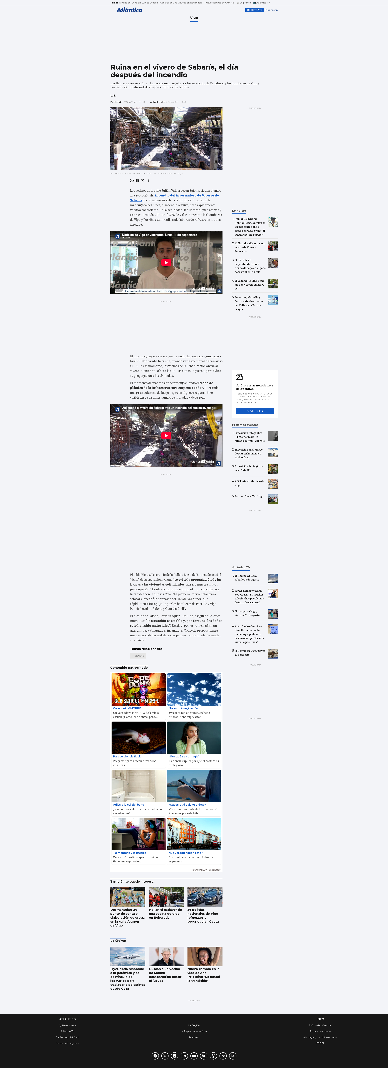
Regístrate (254, 9)
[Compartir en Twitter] (143, 180)
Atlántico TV (67, 1031)
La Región (194, 1025)
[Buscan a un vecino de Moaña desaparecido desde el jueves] (166, 956)
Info (320, 1019)
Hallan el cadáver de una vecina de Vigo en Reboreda (250, 247)
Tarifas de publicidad (67, 1037)
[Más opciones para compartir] (148, 180)
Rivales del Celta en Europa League (138, 2)
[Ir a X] (165, 1056)
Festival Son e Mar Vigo (249, 496)
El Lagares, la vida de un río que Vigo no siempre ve (249, 284)
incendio (138, 655)
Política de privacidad (320, 1025)
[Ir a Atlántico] (129, 9)
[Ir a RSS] (232, 1056)
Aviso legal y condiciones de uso (320, 1037)
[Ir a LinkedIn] (184, 1056)
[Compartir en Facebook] (137, 180)
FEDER (320, 1043)
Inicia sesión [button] (271, 10)
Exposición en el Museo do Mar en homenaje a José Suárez (249, 453)
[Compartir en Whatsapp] (132, 180)
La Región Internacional (194, 1031)
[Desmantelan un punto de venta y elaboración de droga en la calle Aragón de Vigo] (127, 897)
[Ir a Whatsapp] (213, 1056)
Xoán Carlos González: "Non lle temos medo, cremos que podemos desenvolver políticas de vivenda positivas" (250, 634)
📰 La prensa (244, 2)
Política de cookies (320, 1031)
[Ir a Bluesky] (203, 1056)
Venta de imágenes (68, 1043)
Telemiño (194, 1037)
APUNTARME (255, 410)
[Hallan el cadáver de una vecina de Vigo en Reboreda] (166, 897)
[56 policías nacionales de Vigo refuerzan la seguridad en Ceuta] (204, 897)
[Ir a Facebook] (155, 1056)
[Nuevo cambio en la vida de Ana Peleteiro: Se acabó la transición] (204, 956)
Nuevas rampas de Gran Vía (219, 2)
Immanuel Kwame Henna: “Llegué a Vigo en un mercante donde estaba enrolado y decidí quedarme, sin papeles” (250, 226)
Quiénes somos (67, 1025)
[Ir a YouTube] (194, 1056)
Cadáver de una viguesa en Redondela (181, 2)
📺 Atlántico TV (261, 2)
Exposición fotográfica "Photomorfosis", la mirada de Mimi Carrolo (250, 437)
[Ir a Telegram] (223, 1056)
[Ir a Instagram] (174, 1056)
